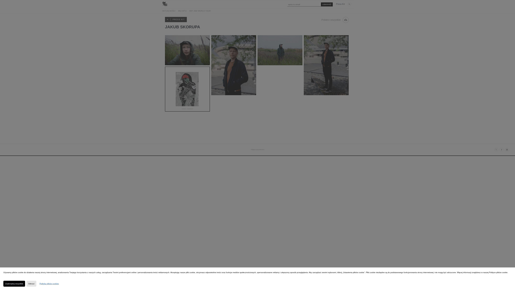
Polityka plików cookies (49, 284)
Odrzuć (31, 284)
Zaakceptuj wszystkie (14, 284)
